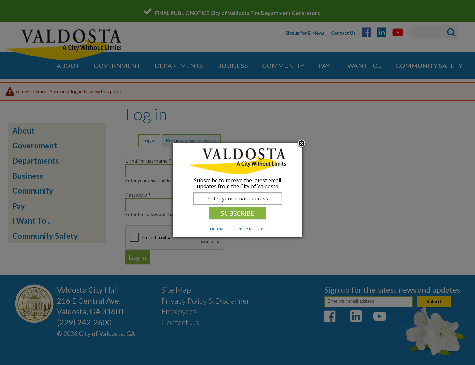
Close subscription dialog (301, 144)
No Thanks (219, 229)
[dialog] (237, 190)
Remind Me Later (249, 229)
